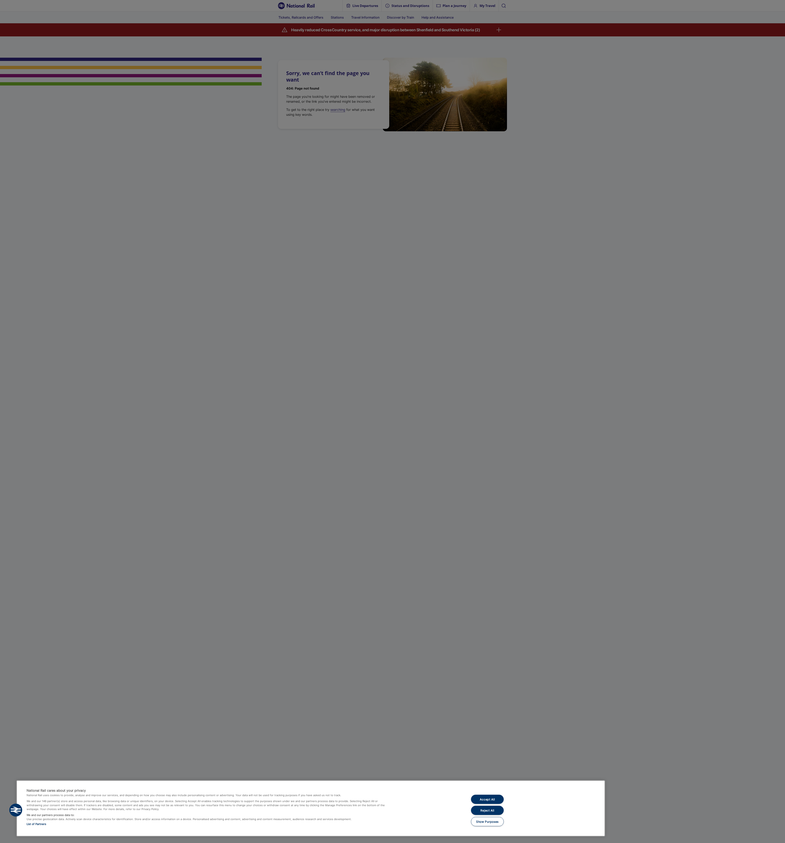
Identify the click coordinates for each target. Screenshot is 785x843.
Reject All (487, 810)
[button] (15, 810)
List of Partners (36, 824)
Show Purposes (487, 821)
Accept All (487, 799)
